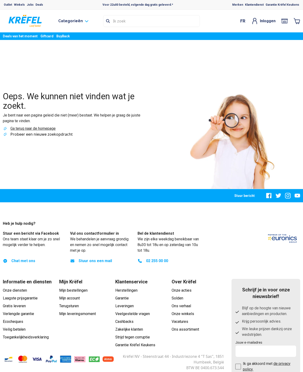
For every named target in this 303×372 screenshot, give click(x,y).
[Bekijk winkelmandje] (297, 21)
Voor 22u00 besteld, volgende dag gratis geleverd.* (137, 4)
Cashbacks (124, 321)
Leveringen (124, 306)
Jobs (30, 4)
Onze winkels (183, 313)
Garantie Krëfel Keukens (282, 4)
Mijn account (69, 298)
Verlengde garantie (18, 313)
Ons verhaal (181, 306)
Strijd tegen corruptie (132, 337)
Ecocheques (13, 321)
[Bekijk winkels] (284, 21)
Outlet (8, 4)
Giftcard (46, 36)
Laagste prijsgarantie (20, 298)
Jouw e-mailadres (248, 342)
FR (242, 20)
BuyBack (63, 36)
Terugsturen (69, 306)
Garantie (122, 298)
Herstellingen (126, 290)
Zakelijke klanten (129, 329)
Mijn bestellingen (73, 290)
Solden (177, 298)
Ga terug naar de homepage (33, 128)
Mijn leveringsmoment (77, 313)
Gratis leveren (14, 306)
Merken (237, 4)
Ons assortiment (185, 329)
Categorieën (70, 21)
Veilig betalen (14, 329)
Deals (39, 4)
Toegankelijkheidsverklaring (26, 337)
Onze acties (182, 290)
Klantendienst (254, 4)
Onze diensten (15, 290)
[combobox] (151, 21)
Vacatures (180, 321)
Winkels (19, 4)
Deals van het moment (20, 36)
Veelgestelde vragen (132, 313)
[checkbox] (238, 366)
